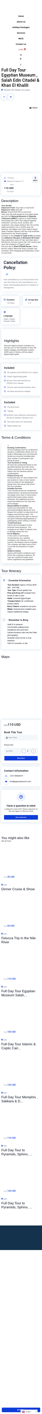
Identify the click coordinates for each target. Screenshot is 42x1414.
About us (21, 22)
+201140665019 (16, 776)
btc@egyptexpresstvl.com (20, 781)
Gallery (35, 108)
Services (21, 33)
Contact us (21, 44)
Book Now (21, 758)
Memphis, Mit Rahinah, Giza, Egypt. (17, 90)
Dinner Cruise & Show (18, 889)
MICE (21, 38)
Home (21, 16)
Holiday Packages (21, 27)
